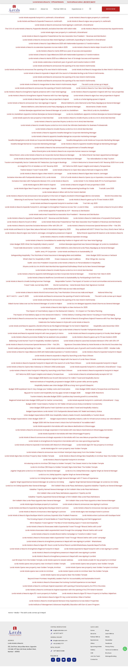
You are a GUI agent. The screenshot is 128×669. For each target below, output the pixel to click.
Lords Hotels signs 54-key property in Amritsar (95, 445)
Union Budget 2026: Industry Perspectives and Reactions (97, 389)
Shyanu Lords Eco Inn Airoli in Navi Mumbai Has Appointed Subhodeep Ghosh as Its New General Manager (64, 266)
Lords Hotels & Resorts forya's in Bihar (108, 207)
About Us (44, 9)
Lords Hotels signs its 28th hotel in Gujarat (39, 185)
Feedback (108, 643)
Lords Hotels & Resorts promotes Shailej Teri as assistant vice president (39, 337)
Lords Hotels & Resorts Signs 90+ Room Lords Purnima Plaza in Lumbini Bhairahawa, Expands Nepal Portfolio (64, 545)
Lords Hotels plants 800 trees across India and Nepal (64, 289)
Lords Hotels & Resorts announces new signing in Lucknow (85, 504)
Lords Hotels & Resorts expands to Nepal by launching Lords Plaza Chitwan (64, 355)
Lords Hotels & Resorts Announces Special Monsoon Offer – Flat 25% (94, 225)
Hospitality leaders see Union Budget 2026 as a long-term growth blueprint (64, 385)
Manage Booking (110, 656)
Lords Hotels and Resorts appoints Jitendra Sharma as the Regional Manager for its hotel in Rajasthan (48, 326)
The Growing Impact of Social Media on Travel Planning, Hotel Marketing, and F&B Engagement (64, 519)
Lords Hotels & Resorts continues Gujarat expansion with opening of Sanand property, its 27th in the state (64, 586)
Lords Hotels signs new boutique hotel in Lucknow (90, 512)
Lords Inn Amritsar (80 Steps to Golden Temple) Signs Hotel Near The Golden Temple (64, 467)
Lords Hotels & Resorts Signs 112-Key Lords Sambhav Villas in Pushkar (64, 597)
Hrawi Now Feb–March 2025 (100, 274)
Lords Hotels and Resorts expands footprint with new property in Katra (35, 333)
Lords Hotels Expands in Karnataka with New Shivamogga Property (64, 434)
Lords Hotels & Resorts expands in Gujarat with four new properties (97, 92)
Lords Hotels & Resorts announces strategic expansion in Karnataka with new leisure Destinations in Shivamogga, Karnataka (64, 430)
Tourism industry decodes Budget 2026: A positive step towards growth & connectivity (64, 396)
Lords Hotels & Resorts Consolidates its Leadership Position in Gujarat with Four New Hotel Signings (64, 240)
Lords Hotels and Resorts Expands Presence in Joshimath (39, 21)
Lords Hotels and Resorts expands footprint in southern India (54, 203)
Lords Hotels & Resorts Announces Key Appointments (102, 29)
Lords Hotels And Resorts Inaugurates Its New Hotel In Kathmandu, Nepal (48, 84)
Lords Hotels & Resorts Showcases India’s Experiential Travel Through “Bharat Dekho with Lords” (64, 526)
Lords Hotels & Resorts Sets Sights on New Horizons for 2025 (64, 307)
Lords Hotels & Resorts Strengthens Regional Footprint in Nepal (34, 549)
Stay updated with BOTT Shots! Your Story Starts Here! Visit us (100, 229)
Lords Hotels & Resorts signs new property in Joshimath (89, 21)
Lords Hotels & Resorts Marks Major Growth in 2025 (92, 47)
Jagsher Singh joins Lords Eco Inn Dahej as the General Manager (35, 471)
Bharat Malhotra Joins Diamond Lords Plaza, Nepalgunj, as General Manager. (51, 107)
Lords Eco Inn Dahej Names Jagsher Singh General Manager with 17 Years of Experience (64, 478)
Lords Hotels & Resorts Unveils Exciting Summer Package (28, 281)
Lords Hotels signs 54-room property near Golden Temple (64, 448)
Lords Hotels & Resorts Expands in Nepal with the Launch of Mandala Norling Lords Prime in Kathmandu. (64, 73)
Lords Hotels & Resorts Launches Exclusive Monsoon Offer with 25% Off (34, 225)
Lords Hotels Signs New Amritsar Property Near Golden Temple (29, 456)
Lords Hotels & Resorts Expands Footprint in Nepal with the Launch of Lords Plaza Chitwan (46, 363)
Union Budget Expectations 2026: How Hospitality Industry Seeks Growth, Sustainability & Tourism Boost (64, 415)
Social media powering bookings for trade (77, 188)
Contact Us (94, 659)
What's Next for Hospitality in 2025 (36, 259)
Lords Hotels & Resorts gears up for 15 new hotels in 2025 (91, 199)
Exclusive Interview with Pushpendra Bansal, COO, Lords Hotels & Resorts (40, 181)
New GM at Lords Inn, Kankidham (96, 110)
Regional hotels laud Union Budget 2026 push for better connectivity (36, 400)
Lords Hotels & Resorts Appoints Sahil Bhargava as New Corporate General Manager (51, 274)
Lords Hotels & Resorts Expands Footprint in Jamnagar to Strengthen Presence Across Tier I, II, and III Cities (47, 207)
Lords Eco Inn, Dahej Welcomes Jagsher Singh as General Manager (91, 471)
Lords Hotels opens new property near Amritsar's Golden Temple (40, 564)
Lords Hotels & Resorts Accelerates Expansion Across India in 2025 (42, 47)
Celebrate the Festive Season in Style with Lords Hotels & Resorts (64, 322)
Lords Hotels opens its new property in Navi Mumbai (33, 118)
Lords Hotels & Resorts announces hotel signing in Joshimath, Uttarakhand (64, 25)
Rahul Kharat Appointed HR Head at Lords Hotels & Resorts (100, 233)
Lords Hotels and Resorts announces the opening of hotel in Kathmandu (43, 88)
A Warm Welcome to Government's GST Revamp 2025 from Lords (98, 162)
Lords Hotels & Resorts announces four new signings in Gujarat (32, 103)
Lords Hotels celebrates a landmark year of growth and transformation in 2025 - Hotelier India (83, 348)
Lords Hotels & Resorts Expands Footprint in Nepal (101, 352)
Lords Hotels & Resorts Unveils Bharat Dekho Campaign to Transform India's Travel (64, 534)
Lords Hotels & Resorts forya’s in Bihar (22, 222)
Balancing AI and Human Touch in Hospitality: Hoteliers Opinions (39, 199)
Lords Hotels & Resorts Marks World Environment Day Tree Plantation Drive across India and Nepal (54, 292)
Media (16, 613)
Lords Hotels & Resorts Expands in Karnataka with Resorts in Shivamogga (43, 445)
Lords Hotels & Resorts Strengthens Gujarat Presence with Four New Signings (91, 318)
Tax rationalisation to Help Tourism (100, 159)
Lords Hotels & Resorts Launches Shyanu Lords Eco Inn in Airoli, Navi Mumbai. (64, 121)
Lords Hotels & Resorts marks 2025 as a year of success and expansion (64, 51)
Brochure (108, 653)
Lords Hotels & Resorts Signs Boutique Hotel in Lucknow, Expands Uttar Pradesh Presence (42, 515)
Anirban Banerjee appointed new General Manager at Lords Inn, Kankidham (48, 110)
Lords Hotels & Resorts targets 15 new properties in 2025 (83, 185)
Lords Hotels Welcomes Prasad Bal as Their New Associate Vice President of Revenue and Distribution (81, 222)
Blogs (107, 630)
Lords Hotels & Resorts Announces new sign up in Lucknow (96, 508)
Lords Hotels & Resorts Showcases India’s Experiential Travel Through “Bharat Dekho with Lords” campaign (64, 538)
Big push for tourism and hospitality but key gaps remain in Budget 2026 (52, 393)
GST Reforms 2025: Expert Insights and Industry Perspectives (86, 166)
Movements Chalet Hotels (96, 107)
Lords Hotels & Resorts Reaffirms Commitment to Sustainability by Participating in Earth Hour (64, 277)
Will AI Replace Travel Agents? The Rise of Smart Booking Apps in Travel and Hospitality (64, 523)
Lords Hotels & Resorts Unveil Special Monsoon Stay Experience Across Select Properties (64, 601)
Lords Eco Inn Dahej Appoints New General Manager (26, 486)
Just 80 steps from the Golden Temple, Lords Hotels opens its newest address (42, 560)
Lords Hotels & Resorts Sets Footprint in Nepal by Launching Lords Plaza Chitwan (41, 370)
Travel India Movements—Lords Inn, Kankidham (31, 248)
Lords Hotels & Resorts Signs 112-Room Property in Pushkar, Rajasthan (89, 593)
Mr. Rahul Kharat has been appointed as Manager (99, 155)
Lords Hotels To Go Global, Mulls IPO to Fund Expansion (95, 181)
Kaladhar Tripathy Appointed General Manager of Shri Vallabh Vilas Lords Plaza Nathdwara (64, 497)
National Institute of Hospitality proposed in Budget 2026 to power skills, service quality (64, 381)
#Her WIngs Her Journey (95, 259)
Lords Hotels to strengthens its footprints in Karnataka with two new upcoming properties (64, 441)
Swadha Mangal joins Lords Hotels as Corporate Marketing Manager (35, 140)
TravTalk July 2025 (90, 203)
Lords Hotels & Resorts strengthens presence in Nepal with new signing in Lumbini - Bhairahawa (64, 541)
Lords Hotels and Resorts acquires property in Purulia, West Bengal (94, 333)
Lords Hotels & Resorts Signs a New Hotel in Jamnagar (41, 173)
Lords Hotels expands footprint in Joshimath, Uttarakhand (41, 17)
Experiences (76, 9)
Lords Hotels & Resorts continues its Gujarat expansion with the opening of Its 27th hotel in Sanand (64, 590)
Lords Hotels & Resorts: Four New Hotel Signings (94, 88)
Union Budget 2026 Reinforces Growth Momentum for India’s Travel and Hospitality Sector (64, 378)
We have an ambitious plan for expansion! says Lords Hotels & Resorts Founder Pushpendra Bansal (64, 329)
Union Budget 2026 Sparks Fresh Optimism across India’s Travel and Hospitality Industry (64, 408)
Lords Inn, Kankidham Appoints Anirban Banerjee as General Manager (34, 114)
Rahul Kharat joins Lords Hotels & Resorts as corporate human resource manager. (64, 151)
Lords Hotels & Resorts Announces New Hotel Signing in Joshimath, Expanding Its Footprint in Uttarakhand (64, 40)
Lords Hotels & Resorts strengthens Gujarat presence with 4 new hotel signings (35, 92)
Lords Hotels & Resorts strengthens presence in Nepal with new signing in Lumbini (64, 552)
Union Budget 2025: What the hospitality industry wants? (32, 244)
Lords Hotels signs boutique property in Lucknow (39, 504)
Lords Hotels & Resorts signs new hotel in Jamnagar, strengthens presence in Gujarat (38, 233)
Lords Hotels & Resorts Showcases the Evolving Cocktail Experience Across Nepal (64, 582)
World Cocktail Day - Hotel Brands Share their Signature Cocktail (78, 285)
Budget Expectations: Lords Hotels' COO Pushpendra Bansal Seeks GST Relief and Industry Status (64, 411)
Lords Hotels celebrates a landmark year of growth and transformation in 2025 (64, 62)
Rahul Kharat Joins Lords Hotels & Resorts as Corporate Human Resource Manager (42, 155)
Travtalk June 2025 (106, 188)
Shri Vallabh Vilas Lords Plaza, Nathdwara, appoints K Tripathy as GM (64, 493)
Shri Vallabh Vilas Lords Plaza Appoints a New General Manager (90, 500)
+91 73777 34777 (89, 2)
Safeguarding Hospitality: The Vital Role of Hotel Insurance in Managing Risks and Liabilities (46, 255)
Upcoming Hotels (96, 646)
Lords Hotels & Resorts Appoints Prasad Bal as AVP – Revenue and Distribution (37, 218)
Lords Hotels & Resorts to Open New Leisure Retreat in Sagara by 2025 (80, 170)
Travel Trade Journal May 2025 (36, 285)
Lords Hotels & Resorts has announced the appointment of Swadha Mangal (64, 147)
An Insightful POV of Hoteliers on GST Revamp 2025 (38, 166)
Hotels (32, 9)
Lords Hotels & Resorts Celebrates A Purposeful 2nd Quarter (97, 218)
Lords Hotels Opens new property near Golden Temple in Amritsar (92, 567)
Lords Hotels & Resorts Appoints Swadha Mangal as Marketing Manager (89, 144)
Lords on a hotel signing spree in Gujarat (89, 99)
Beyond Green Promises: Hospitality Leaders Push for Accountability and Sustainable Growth (64, 578)
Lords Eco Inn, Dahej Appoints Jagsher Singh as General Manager (64, 474)
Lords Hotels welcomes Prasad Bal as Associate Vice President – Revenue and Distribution (64, 214)
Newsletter (108, 640)
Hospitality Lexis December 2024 (106, 326)
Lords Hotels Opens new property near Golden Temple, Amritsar (35, 567)
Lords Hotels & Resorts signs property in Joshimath (89, 17)
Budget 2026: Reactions (94, 393)
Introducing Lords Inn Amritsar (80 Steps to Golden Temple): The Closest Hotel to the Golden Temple (64, 463)
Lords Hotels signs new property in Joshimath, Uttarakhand (64, 32)
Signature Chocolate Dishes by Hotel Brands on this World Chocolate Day (93, 344)
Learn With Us (109, 633)
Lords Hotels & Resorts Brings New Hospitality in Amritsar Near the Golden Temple (91, 456)
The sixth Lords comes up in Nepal (95, 84)
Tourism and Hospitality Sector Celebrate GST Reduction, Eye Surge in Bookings (36, 162)
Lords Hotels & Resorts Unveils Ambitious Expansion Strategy (64, 237)
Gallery (92, 650)
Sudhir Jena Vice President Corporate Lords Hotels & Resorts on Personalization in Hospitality (64, 263)
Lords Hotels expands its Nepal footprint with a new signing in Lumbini (91, 549)
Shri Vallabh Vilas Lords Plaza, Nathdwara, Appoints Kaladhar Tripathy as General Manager (87, 486)
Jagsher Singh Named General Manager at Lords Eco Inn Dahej (93, 482)
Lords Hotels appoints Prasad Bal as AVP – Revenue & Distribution (64, 211)
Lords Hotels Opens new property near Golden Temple (92, 564)
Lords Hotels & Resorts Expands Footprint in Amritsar (64, 460)
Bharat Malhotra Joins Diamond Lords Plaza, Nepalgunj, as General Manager (85, 248)
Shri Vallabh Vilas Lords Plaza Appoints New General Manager (37, 500)
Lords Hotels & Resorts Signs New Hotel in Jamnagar (87, 173)
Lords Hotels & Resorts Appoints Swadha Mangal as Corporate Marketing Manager (64, 133)
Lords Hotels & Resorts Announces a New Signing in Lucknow (42, 512)
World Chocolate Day (113, 196)
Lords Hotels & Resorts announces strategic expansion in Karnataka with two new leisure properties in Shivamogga (64, 437)
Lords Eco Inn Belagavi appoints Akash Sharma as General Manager (93, 303)
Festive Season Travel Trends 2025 (34, 170)
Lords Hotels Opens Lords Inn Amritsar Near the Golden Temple (83, 571)
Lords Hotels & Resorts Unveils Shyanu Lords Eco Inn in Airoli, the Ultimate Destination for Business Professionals (64, 125)
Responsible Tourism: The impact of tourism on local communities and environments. (88, 281)
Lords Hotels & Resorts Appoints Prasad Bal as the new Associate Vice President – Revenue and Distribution (64, 36)
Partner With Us (60, 9)
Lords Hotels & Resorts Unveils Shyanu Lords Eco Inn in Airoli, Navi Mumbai (86, 118)
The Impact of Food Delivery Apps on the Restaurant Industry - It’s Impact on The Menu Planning (64, 311)
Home (10, 613)
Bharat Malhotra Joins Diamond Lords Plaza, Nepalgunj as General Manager (90, 103)
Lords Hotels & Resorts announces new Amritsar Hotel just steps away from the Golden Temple (64, 452)
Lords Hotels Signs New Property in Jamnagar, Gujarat (35, 188)
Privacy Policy (109, 646)
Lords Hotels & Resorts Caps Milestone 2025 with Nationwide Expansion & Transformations (64, 43)
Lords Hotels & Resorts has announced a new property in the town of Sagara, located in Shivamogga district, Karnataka (53, 196)
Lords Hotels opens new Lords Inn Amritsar (36, 571)
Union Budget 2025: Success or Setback (101, 255)
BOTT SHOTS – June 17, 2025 (18, 296)
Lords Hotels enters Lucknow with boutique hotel (101, 515)
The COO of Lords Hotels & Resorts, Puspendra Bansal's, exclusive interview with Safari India (40, 29)
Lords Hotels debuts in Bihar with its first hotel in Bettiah (64, 192)
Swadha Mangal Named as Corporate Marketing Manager (33, 144)
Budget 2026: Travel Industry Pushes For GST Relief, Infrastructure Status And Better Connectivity (64, 404)
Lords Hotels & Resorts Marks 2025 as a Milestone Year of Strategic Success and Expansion (64, 58)
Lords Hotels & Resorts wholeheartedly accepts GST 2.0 (90, 374)
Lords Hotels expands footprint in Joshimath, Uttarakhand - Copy (95, 367)
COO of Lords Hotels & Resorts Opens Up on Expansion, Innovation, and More (91, 177)
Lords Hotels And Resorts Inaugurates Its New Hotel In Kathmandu (97, 69)
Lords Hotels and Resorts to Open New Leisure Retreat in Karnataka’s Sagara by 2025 (37, 229)
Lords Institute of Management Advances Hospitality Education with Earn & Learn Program (64, 604)
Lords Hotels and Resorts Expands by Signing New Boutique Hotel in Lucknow (38, 508)
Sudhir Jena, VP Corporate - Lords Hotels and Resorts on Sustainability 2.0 (64, 251)
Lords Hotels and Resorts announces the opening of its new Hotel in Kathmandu (64, 66)
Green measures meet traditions (68, 259)
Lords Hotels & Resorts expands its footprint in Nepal (97, 370)
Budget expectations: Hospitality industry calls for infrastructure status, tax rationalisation (85, 419)
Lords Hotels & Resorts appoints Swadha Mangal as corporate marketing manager (64, 136)
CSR (91, 653)
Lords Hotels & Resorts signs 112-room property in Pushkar (34, 593)
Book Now (110, 9)
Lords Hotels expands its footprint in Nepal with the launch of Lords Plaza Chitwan (64, 359)
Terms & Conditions (111, 650)
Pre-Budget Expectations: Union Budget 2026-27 (26, 419)
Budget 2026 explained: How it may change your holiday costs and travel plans (39, 389)
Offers (92, 643)
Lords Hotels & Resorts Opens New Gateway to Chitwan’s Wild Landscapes (36, 367)
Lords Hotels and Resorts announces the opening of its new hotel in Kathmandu (64, 81)
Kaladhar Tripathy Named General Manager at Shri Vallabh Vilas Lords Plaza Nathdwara (64, 489)
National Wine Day (105, 292)
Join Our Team (95, 656)
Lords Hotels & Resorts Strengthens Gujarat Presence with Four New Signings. (38, 95)
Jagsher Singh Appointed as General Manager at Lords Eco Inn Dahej (37, 482)
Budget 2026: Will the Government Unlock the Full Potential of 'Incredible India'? (64, 422)
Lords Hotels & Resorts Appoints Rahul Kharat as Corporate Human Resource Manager (48, 159)
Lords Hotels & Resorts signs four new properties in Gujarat (97, 95)
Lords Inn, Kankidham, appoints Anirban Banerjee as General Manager (93, 114)
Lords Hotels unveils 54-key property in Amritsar (97, 560)
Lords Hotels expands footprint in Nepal (101, 363)
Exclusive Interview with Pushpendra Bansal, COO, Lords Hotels (31, 177)
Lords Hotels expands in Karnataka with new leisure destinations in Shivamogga (64, 426)
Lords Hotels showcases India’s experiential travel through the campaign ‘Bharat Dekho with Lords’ (64, 530)
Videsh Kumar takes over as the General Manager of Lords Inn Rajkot (35, 303)
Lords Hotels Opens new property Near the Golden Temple (64, 575)
